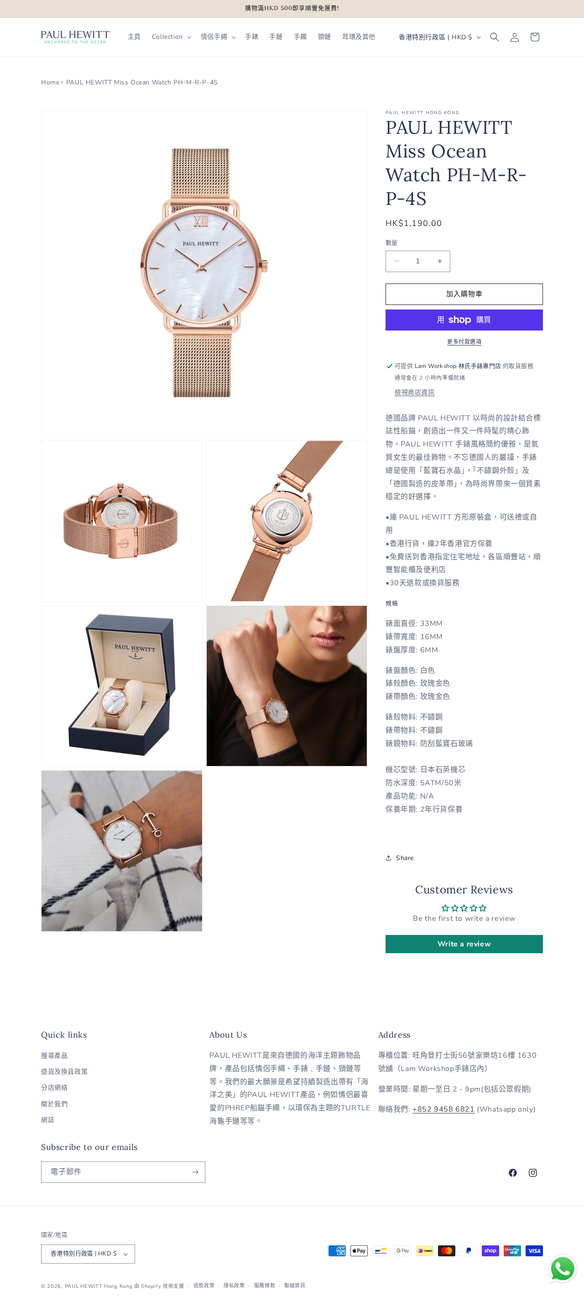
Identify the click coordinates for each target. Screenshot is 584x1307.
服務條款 (265, 1285)
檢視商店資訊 (415, 392)
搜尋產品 (54, 1055)
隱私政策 (234, 1285)
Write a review (464, 944)
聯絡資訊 (295, 1285)
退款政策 (204, 1285)
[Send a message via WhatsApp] (562, 1269)
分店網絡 (54, 1087)
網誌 (47, 1120)
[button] (170, 37)
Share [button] (405, 858)
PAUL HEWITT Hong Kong (99, 1286)
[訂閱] (195, 1172)
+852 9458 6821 (443, 1109)
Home (50, 82)
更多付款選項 (464, 342)
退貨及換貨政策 (64, 1071)
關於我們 (54, 1104)
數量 (392, 243)
